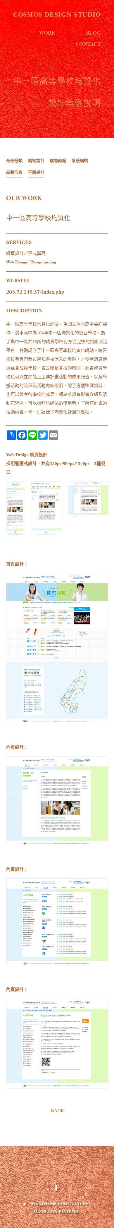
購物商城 (58, 161)
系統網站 (80, 161)
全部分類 (14, 161)
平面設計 (36, 172)
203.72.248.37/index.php (35, 292)
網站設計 (36, 161)
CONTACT (88, 43)
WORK (47, 32)
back (57, 1110)
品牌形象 (14, 172)
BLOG (93, 32)
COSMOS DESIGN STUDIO (57, 14)
